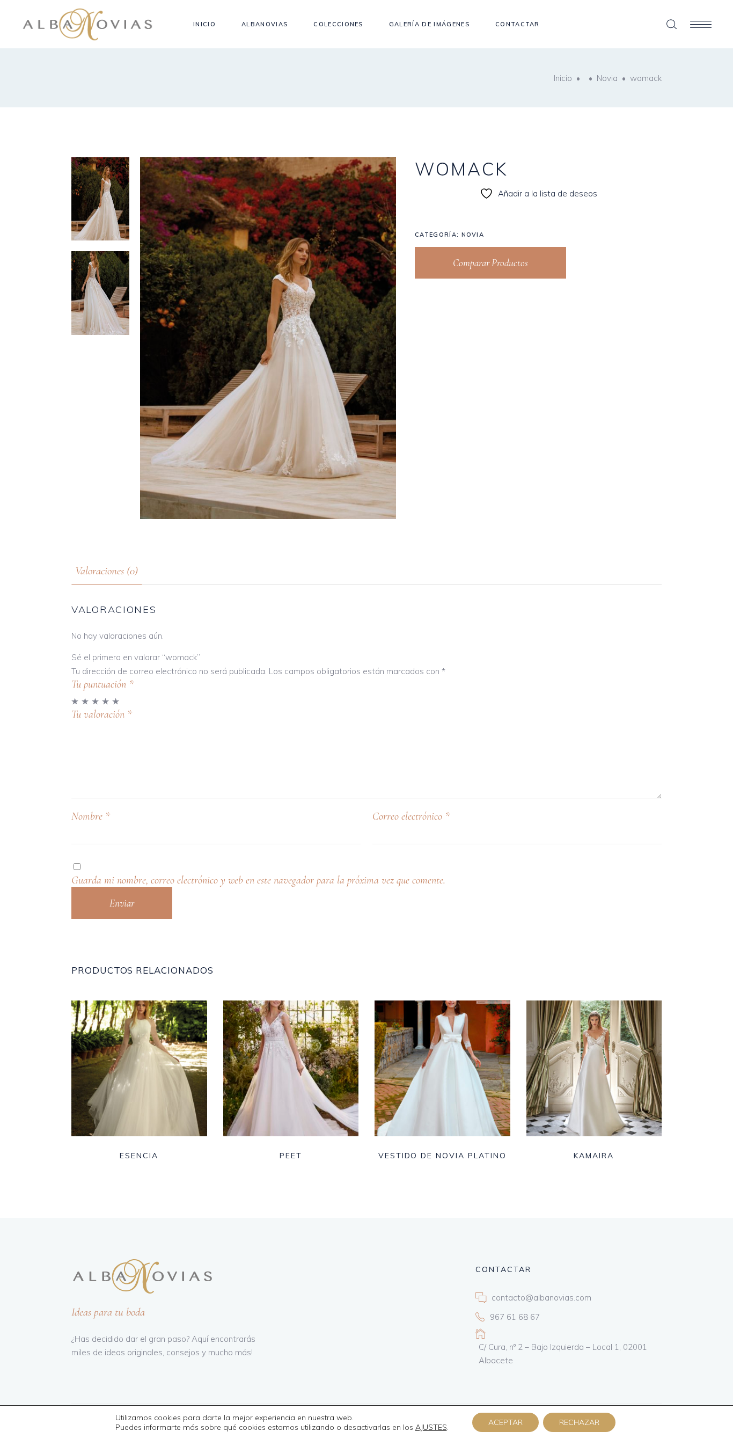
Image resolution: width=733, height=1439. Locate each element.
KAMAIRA (594, 1155)
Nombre (90, 816)
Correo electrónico (411, 816)
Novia (607, 78)
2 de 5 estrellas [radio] (86, 701)
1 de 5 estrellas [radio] (75, 701)
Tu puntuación (102, 684)
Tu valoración (101, 714)
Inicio (563, 78)
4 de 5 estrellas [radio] (106, 701)
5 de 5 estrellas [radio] (116, 701)
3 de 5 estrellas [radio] (96, 701)
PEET (291, 1155)
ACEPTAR (505, 1422)
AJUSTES (431, 1427)
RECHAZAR (579, 1422)
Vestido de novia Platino (442, 1155)
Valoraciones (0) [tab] (106, 571)
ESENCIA (139, 1155)
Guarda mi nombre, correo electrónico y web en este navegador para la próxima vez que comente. (258, 880)
